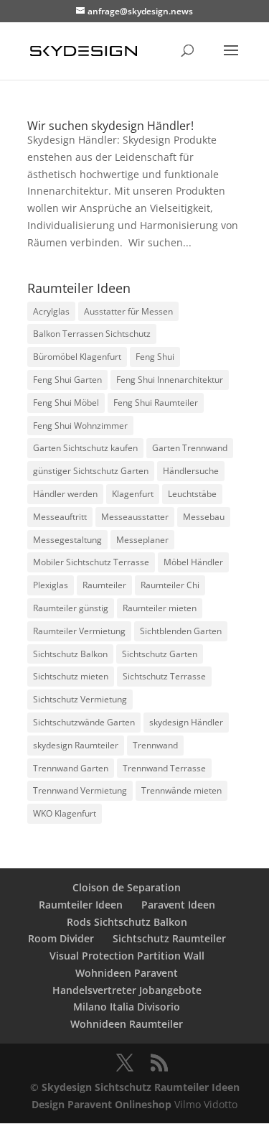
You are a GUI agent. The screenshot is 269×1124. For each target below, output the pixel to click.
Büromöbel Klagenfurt (77, 356)
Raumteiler (104, 585)
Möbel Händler (193, 562)
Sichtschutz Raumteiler (169, 938)
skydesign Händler (186, 722)
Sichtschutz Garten (159, 654)
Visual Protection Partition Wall (126, 955)
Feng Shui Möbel (66, 402)
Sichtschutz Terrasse (164, 676)
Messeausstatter (135, 517)
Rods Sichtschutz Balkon (127, 922)
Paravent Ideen (178, 904)
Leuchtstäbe (192, 494)
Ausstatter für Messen (128, 311)
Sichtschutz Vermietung (80, 699)
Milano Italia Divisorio (126, 1006)
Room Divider (61, 938)
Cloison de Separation (126, 887)
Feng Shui (155, 356)
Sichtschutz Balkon (70, 654)
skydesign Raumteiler (75, 745)
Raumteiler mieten (160, 608)
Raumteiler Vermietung (79, 631)
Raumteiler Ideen (81, 904)
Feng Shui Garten (67, 379)
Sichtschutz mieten (70, 676)
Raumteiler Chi (170, 585)
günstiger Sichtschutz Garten (90, 471)
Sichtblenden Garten (181, 631)
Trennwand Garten (70, 768)
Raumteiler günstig (70, 608)
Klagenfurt (133, 494)
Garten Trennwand (189, 448)
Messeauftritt (60, 517)
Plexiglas (50, 585)
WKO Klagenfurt (64, 813)
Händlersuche (191, 471)
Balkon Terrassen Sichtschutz (92, 334)
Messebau (204, 517)
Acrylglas (51, 311)
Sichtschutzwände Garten (84, 722)
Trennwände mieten (181, 790)
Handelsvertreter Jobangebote (127, 990)
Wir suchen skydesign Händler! (110, 126)
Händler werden (65, 494)
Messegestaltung (67, 540)
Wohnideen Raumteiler (126, 1024)
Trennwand (155, 745)
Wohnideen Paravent (126, 973)
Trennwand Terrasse (164, 768)
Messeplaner (142, 540)
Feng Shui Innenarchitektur (169, 379)
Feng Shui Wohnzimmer (80, 425)
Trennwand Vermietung (80, 790)
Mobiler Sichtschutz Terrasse (91, 562)
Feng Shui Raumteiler (155, 402)
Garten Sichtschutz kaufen (85, 448)
